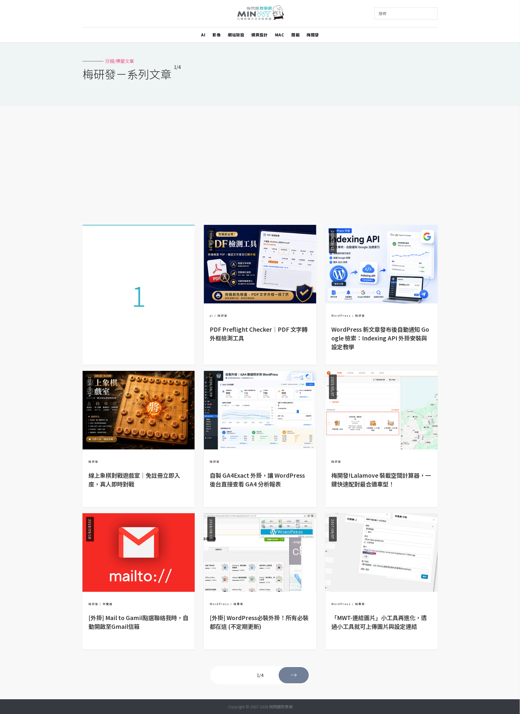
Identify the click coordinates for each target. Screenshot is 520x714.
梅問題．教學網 (260, 13)
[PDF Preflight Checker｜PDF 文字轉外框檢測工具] (260, 301)
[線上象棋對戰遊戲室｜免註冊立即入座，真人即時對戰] (138, 447)
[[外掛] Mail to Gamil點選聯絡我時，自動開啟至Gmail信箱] (138, 590)
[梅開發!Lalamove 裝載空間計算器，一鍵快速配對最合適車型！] (381, 447)
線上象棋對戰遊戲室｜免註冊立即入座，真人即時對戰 (134, 479)
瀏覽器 (108, 604)
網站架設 (236, 35)
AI (203, 35)
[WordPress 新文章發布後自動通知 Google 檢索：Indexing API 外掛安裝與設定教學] (381, 301)
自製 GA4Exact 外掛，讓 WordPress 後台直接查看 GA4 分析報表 (257, 479)
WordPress (341, 316)
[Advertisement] (260, 163)
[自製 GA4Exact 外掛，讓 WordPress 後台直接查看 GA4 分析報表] (260, 447)
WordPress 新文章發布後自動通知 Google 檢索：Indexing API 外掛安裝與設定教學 (380, 338)
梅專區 (238, 604)
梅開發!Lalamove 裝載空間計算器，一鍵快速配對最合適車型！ (381, 479)
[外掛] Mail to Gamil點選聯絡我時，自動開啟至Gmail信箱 (138, 622)
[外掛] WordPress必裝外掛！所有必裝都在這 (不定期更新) (259, 622)
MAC (279, 35)
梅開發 (313, 35)
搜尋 (382, 13)
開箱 (295, 35)
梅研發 (223, 316)
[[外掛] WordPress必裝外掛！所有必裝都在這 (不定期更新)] (260, 590)
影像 (216, 35)
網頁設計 (259, 35)
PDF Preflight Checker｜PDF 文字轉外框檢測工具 (259, 333)
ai (211, 316)
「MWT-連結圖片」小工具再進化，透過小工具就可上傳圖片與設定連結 (379, 622)
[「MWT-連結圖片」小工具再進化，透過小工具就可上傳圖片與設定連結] (381, 590)
